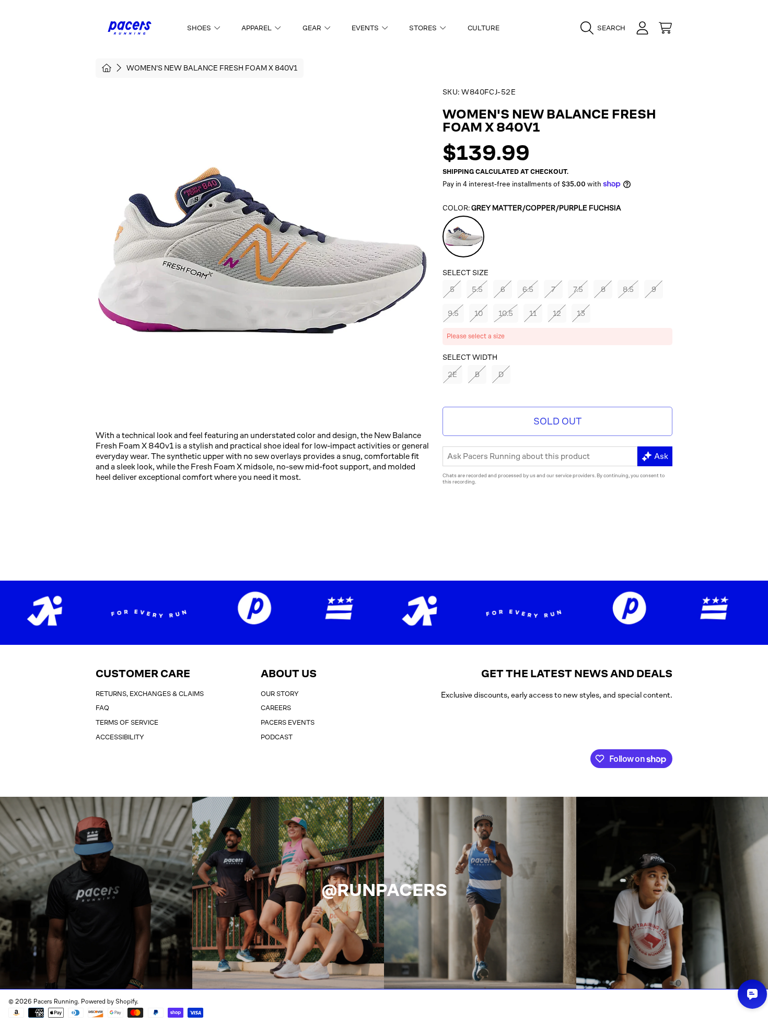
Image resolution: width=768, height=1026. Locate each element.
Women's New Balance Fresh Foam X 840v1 (211, 68)
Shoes (200, 28)
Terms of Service (127, 722)
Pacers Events (288, 722)
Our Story (280, 694)
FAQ (102, 708)
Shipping (458, 171)
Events (366, 28)
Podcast (277, 737)
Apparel (257, 28)
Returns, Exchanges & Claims (150, 694)
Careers (276, 708)
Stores (423, 28)
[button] (605, 28)
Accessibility (120, 737)
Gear (312, 28)
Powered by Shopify (109, 1001)
